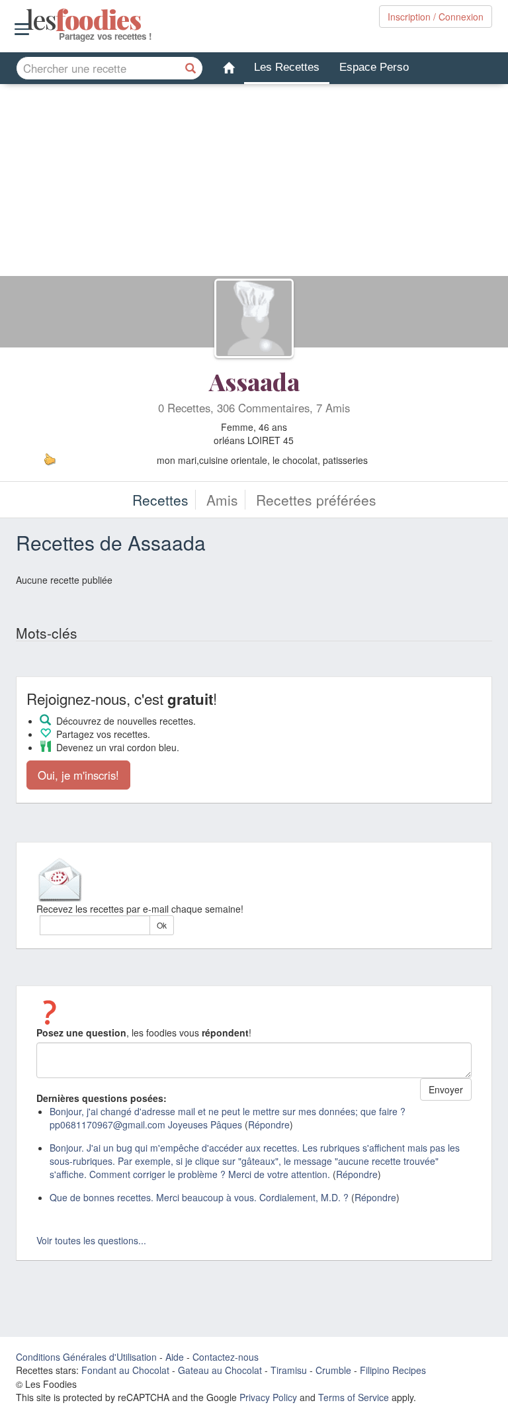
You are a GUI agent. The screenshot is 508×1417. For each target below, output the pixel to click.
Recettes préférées (316, 500)
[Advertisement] (254, 183)
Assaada (254, 381)
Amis (222, 500)
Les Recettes (286, 67)
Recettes (160, 500)
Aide (174, 1356)
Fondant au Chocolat (125, 1370)
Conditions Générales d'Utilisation (86, 1356)
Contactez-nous (225, 1356)
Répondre (269, 1124)
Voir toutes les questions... (91, 1240)
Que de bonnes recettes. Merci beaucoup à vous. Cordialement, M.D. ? (199, 1197)
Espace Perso (374, 67)
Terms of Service (353, 1397)
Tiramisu (289, 1370)
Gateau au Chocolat (220, 1370)
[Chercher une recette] (191, 68)
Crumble (333, 1370)
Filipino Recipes (393, 1370)
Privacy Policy (268, 1397)
